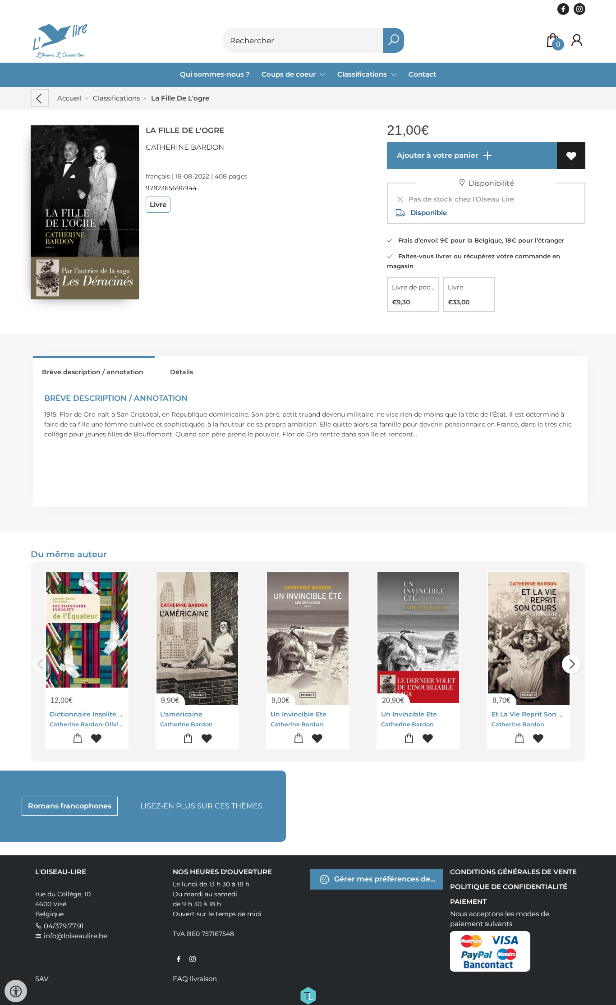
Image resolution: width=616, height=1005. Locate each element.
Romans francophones (69, 806)
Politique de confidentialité (508, 886)
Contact (422, 74)
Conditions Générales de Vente (513, 871)
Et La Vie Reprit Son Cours (534, 714)
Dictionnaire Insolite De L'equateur (107, 714)
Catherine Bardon (185, 147)
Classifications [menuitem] (363, 74)
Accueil (69, 98)
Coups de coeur (289, 74)
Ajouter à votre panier (436, 155)
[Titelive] (308, 995)
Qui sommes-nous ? (215, 74)
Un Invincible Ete (298, 714)
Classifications (116, 98)
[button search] (393, 40)
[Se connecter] (576, 40)
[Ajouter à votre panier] (77, 738)
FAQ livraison (195, 978)
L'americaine (181, 714)
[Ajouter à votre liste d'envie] (571, 155)
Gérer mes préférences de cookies (387, 878)
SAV (41, 978)
